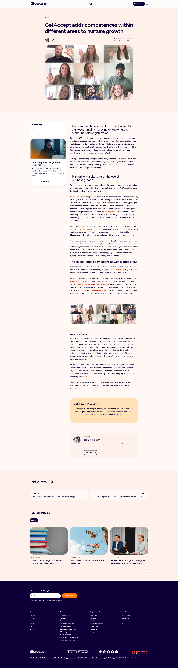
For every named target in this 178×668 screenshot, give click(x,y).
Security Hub (125, 612)
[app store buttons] (72, 652)
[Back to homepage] (39, 3)
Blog (46, 17)
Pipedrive (93, 621)
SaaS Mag (85, 376)
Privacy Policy (91, 658)
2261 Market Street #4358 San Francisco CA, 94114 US (46, 658)
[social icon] (100, 651)
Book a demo (138, 4)
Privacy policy (125, 618)
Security (123, 621)
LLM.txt (108, 658)
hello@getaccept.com (69, 658)
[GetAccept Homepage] (37, 652)
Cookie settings (101, 658)
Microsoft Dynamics (96, 623)
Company (33, 612)
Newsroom (33, 629)
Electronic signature (66, 621)
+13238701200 (82, 658)
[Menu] (147, 4)
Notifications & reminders (67, 640)
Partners (32, 618)
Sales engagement (65, 632)
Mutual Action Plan (65, 634)
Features (63, 612)
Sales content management (68, 629)
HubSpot (93, 618)
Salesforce (93, 615)
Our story (33, 621)
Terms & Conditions (126, 615)
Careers (32, 623)
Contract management (67, 623)
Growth (51, 17)
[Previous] (141, 569)
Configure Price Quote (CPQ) (69, 637)
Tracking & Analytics (66, 626)
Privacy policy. (59, 600)
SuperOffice (94, 626)
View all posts (89, 452)
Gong (92, 632)
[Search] (90, 3)
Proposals (63, 618)
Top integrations (96, 612)
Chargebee (93, 629)
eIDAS (122, 623)
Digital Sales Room (65, 615)
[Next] (146, 569)
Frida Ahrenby (91, 439)
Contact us (33, 615)
